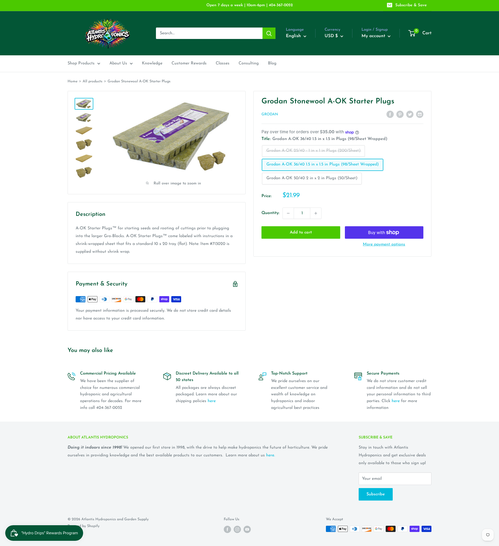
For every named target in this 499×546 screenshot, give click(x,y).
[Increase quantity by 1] (315, 213)
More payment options (384, 244)
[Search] (268, 33)
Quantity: (270, 213)
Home (72, 81)
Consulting (249, 63)
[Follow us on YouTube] (247, 529)
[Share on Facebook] (390, 114)
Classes (222, 63)
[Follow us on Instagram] (237, 529)
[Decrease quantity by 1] (288, 213)
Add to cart (301, 232)
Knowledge (152, 63)
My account (374, 36)
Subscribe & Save (411, 5)
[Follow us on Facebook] (227, 529)
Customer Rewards (189, 63)
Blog (272, 63)
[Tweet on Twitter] (409, 114)
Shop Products (81, 63)
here (212, 401)
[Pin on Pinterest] (400, 114)
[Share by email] (419, 114)
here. (270, 455)
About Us (118, 63)
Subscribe (375, 494)
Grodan (269, 115)
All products (92, 81)
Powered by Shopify (84, 526)
